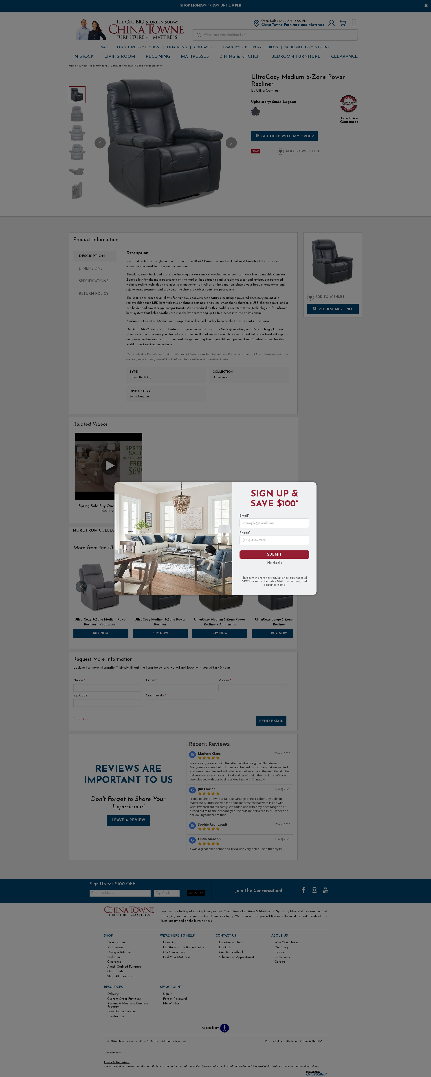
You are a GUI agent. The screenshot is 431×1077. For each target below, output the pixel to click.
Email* (244, 516)
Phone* (245, 533)
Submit (274, 554)
